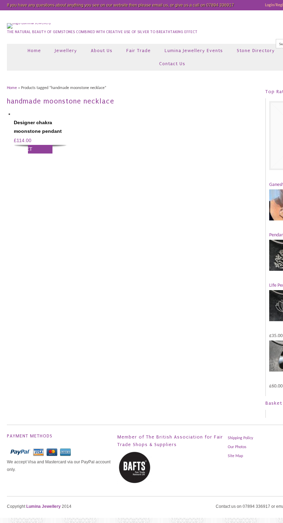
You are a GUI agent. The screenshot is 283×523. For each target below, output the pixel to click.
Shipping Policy (240, 438)
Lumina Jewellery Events (194, 50)
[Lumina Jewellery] (29, 23)
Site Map (235, 456)
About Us (102, 50)
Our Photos (237, 447)
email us (160, 5)
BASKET (23, 149)
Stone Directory (256, 50)
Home (34, 50)
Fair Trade (138, 50)
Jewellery (66, 50)
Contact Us (172, 63)
